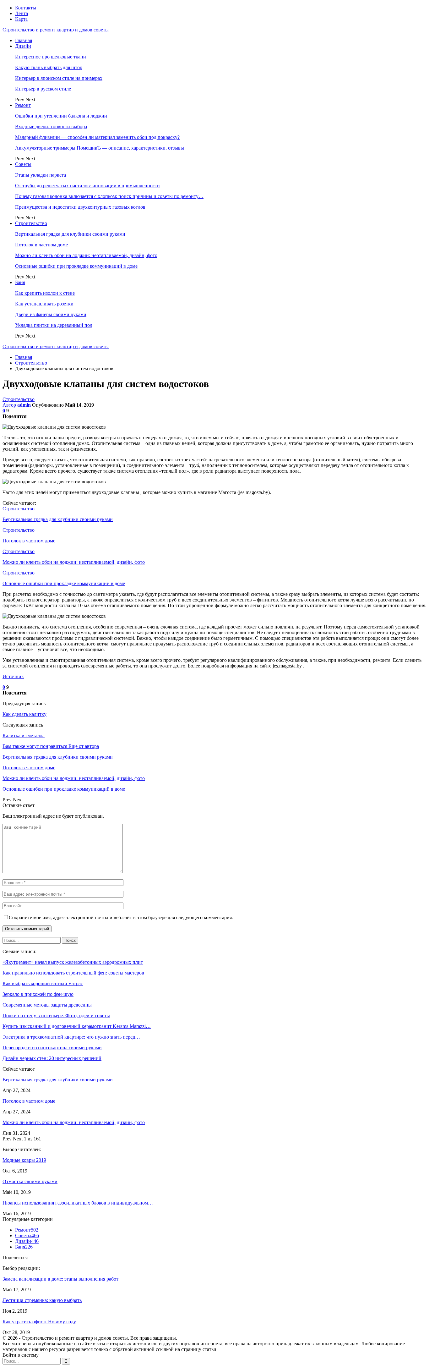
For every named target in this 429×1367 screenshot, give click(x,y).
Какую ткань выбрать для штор (48, 67)
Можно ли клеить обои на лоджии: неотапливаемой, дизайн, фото (86, 255)
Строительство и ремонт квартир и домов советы (56, 29)
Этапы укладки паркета (40, 175)
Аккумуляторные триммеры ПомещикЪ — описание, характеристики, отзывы (99, 148)
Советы (23, 164)
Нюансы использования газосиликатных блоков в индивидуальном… (78, 1202)
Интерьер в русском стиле (43, 88)
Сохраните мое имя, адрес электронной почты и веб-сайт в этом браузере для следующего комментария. (121, 917)
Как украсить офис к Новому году (39, 1321)
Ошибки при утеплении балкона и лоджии (61, 115)
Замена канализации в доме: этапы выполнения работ (60, 1279)
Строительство (31, 223)
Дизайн (23, 46)
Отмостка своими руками (30, 1181)
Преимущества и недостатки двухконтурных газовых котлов (80, 207)
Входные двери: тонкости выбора (51, 126)
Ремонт (23, 105)
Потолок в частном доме (41, 244)
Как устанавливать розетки (44, 303)
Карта (21, 19)
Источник (13, 676)
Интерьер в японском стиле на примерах (58, 78)
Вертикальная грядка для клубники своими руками (70, 234)
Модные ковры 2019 (24, 1160)
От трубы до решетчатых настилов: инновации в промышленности (87, 185)
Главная (23, 40)
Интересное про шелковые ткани (50, 56)
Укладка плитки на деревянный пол (53, 325)
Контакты (25, 7)
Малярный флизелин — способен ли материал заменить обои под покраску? (97, 137)
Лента (21, 13)
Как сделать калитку (24, 714)
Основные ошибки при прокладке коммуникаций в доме (76, 266)
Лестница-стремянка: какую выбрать (42, 1300)
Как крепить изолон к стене (45, 293)
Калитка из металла (24, 735)
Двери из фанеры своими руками (50, 314)
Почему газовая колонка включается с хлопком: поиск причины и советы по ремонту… (109, 196)
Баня (20, 282)
